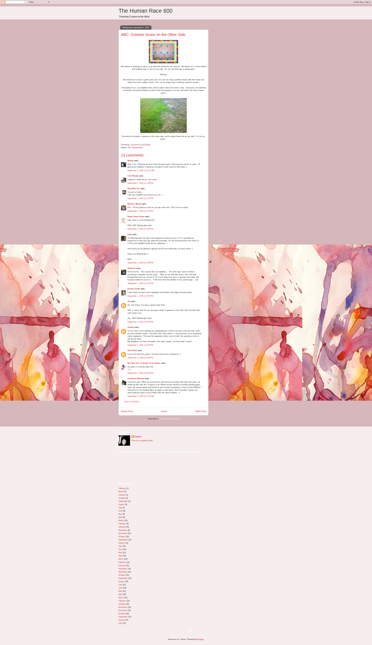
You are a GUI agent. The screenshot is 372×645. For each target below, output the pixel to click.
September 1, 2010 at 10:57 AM (140, 170)
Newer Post (127, 411)
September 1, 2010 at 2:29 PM (140, 229)
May (120, 514)
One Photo (132, 350)
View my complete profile (142, 440)
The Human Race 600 (145, 11)
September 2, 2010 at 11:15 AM (140, 396)
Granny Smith (133, 289)
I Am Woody (132, 176)
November (122, 533)
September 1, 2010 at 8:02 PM (140, 345)
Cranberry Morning (135, 378)
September (123, 501)
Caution (137, 437)
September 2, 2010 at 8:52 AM (140, 373)
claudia (130, 327)
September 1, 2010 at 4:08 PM (140, 263)
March (121, 491)
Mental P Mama (134, 204)
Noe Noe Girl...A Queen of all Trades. (144, 363)
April (120, 517)
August (121, 504)
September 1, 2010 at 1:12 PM (140, 198)
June (120, 511)
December (122, 530)
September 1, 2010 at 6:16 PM (140, 322)
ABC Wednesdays (135, 147)
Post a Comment (132, 402)
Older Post (200, 411)
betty (129, 234)
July (120, 508)
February (122, 488)
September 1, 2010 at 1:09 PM (140, 183)
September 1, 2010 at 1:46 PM (140, 211)
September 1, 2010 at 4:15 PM (140, 283)
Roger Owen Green (135, 216)
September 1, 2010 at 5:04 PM (140, 296)
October (121, 498)
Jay (128, 301)
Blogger (200, 639)
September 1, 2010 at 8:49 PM (140, 358)
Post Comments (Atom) (169, 419)
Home (164, 411)
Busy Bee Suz (133, 188)
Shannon (131, 268)
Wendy (130, 161)
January (121, 495)
